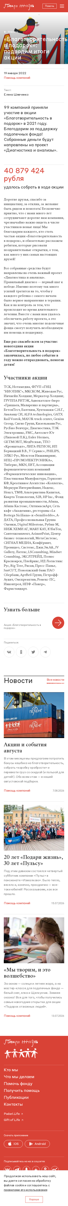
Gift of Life (12, 1120)
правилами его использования (25, 1190)
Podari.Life (11, 1114)
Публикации (16, 1098)
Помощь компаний (17, 790)
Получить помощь (21, 1091)
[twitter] (33, 652)
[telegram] (45, 652)
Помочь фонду (18, 1084)
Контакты (13, 1104)
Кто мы (11, 1070)
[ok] (21, 652)
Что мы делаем (19, 1077)
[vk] (9, 652)
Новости (13, 32)
